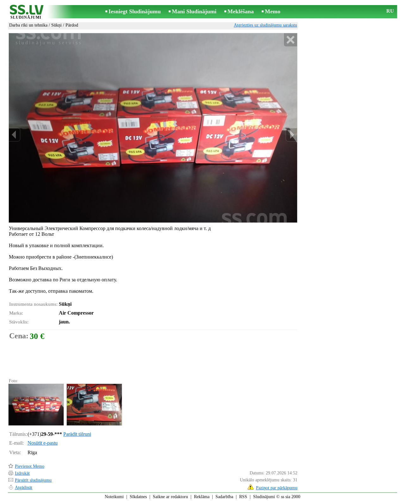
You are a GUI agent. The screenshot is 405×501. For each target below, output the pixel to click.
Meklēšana (240, 11)
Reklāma (201, 496)
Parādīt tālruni (77, 434)
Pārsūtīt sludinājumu (33, 480)
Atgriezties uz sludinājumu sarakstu (265, 25)
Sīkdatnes (138, 496)
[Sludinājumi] (26, 12)
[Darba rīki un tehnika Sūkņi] (35, 405)
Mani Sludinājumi (194, 11)
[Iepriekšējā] (14, 134)
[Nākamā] (291, 134)
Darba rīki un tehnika (28, 25)
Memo (272, 11)
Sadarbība (224, 496)
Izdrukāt (22, 473)
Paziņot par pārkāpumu (276, 487)
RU (390, 11)
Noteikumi (114, 496)
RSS (243, 496)
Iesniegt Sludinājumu (135, 11)
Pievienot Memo (29, 466)
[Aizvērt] (290, 40)
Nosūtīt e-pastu (43, 443)
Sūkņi (56, 25)
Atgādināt (23, 487)
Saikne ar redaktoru (170, 496)
